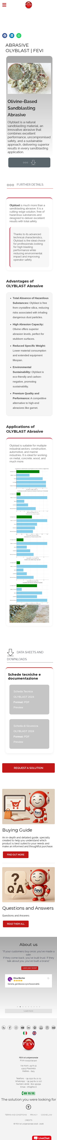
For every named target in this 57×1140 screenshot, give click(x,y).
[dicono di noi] (53, 1028)
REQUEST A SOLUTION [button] (28, 768)
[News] (47, 1028)
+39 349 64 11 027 (34, 1081)
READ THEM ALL (15, 924)
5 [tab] (29, 1007)
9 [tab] (40, 1007)
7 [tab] (34, 1007)
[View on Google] (48, 978)
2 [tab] (21, 1007)
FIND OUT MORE (15, 854)
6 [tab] (32, 1007)
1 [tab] (18, 1007)
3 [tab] (23, 1007)
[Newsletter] (41, 1028)
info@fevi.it (32, 1087)
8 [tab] (37, 1007)
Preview (18, 707)
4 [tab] (26, 1007)
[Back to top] (28, 1108)
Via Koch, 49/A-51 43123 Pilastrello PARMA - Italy (28, 1068)
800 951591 (36, 1084)
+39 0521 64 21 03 (33, 1078)
